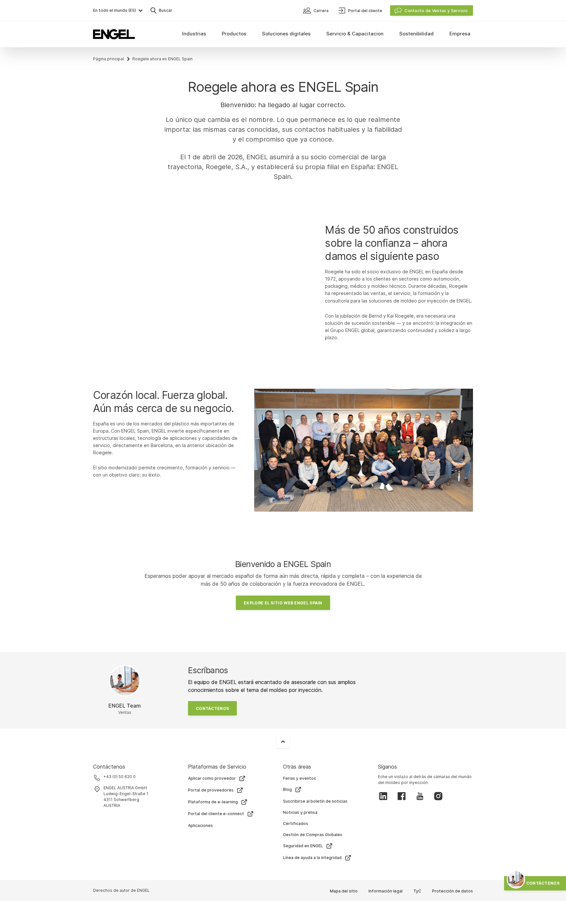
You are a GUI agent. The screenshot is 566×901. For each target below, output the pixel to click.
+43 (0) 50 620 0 (120, 776)
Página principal (108, 58)
